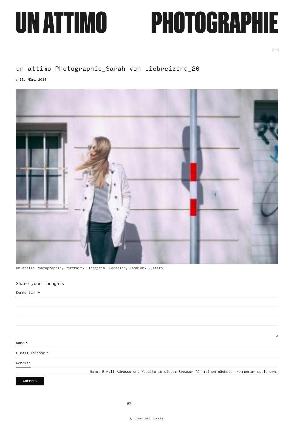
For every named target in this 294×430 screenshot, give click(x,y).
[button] (274, 51)
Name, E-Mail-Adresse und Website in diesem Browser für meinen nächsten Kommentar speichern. (184, 372)
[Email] (129, 403)
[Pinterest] (163, 403)
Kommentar (28, 293)
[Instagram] (152, 403)
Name (22, 343)
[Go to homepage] (147, 29)
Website (23, 363)
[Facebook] (140, 403)
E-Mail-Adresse (32, 353)
